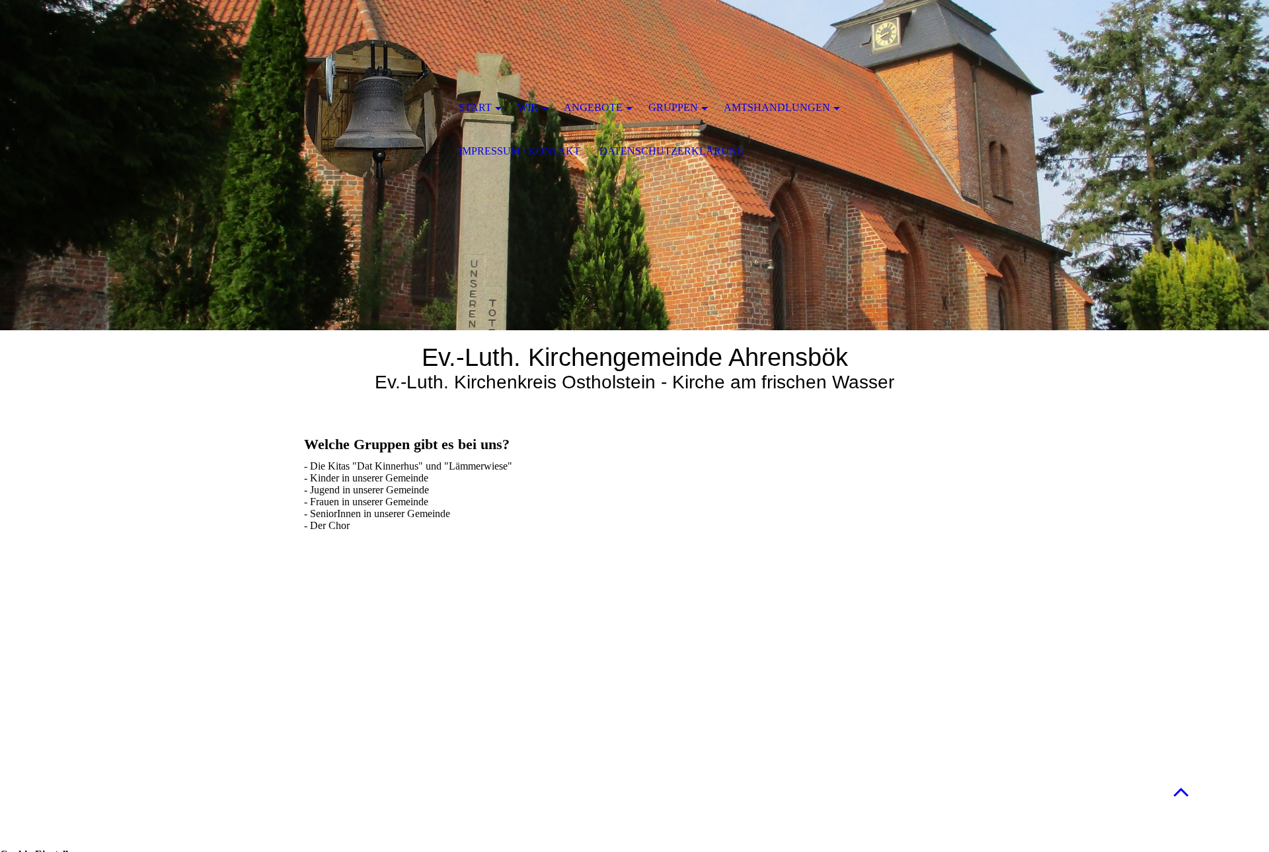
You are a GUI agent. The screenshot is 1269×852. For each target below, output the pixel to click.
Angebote (593, 107)
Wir (528, 107)
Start (475, 107)
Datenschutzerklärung (672, 151)
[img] (373, 109)
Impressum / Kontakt (519, 151)
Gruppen (673, 107)
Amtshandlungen (777, 107)
